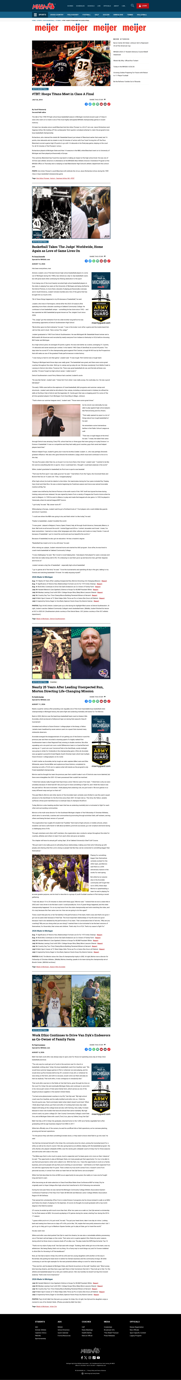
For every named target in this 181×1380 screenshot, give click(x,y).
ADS (60, 1322)
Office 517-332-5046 (80, 1365)
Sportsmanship (40, 1338)
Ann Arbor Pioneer (43, 178)
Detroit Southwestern (57, 619)
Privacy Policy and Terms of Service (96, 1370)
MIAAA (60, 1327)
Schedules (80, 6)
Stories (58, 20)
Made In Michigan (42, 619)
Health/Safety (87, 1333)
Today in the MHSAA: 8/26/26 (124, 67)
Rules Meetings (87, 1330)
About (116, 6)
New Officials (134, 1330)
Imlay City (53, 1306)
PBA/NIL (38, 1336)
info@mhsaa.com (101, 1365)
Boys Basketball (48, 20)
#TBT (72, 178)
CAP (83, 1327)
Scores (70, 6)
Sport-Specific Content (138, 1333)
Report (104, 581)
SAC (36, 1327)
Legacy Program (136, 1336)
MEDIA (107, 1322)
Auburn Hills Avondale (57, 967)
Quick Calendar (63, 1333)
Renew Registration (137, 1327)
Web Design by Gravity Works (92, 1373)
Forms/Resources (64, 1336)
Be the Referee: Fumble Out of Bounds (126, 81)
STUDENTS (40, 1322)
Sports (39, 20)
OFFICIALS (135, 1322)
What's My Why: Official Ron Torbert (125, 61)
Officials (107, 6)
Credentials (108, 1327)
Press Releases (109, 1336)
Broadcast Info (109, 1330)
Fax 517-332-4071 (91, 1365)
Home (34, 20)
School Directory (63, 1330)
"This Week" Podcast (111, 1333)
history (53, 178)
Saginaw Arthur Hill (63, 178)
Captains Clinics (40, 1333)
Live (98, 6)
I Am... (124, 6)
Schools (91, 6)
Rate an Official (87, 1336)
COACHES (86, 1322)
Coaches (53, 682)
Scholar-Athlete (40, 1330)
